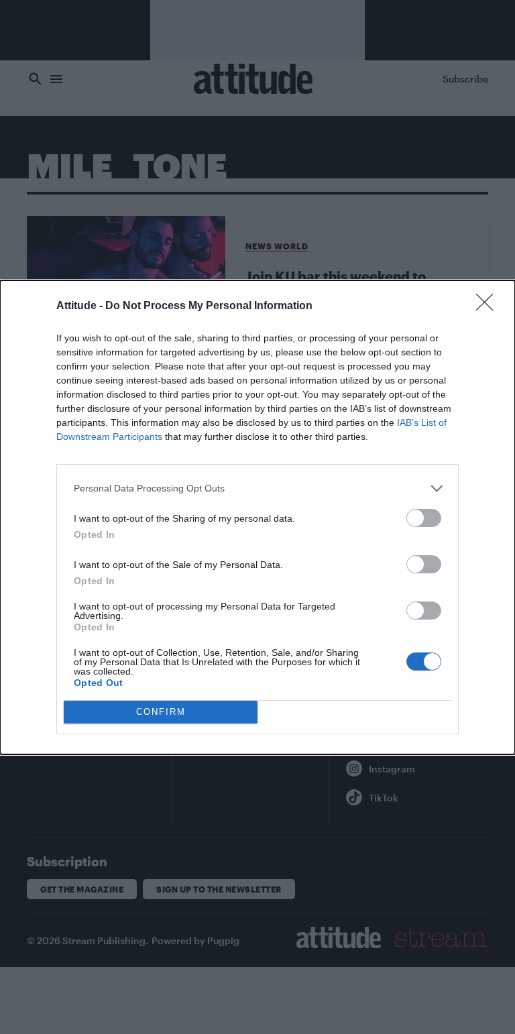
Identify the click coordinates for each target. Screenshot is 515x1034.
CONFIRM (161, 712)
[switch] (423, 518)
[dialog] (257, 517)
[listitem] (257, 488)
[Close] (489, 306)
